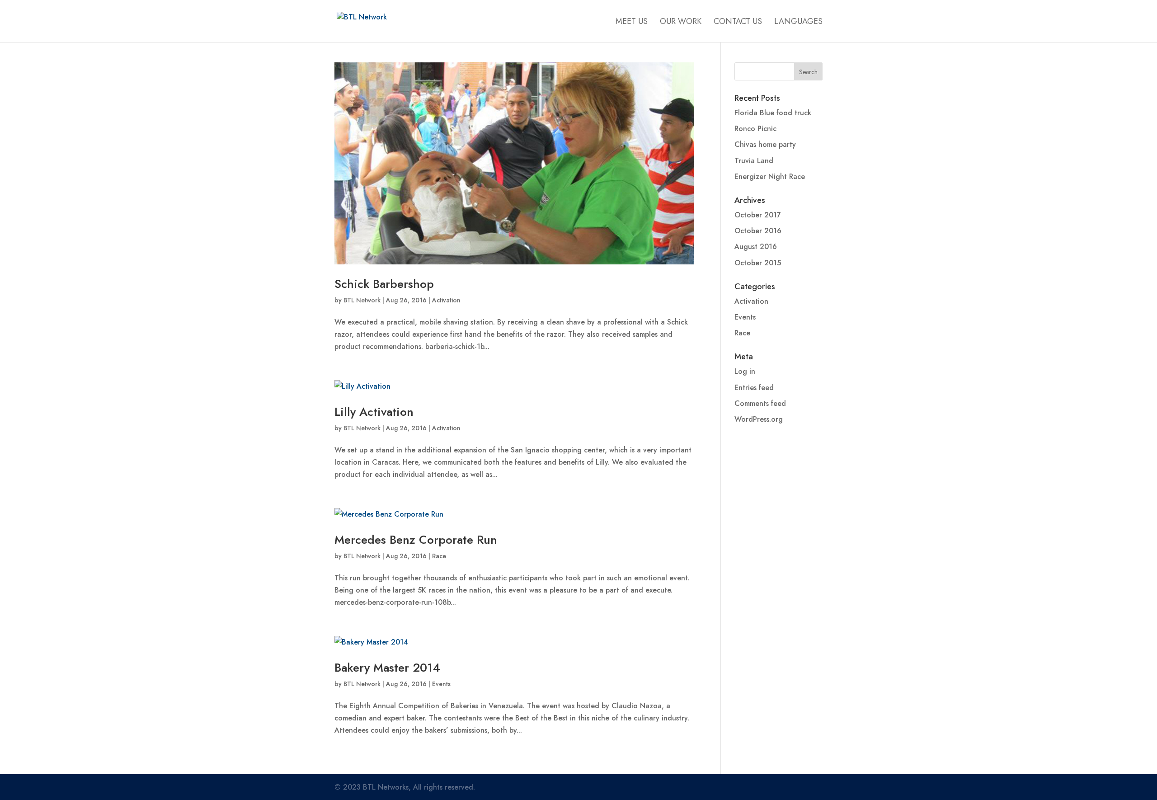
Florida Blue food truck (772, 113)
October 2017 (757, 215)
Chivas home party (765, 144)
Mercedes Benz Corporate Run (415, 539)
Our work (680, 22)
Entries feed (754, 387)
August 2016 (755, 246)
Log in (744, 371)
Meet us (632, 22)
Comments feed (760, 403)
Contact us (738, 22)
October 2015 (757, 263)
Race (439, 555)
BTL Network (362, 300)
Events (441, 683)
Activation (446, 300)
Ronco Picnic (755, 128)
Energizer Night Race (769, 176)
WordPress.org (758, 419)
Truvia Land (753, 160)
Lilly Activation (374, 411)
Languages (798, 22)
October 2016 (757, 231)
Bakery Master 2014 (387, 667)
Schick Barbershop (384, 283)
